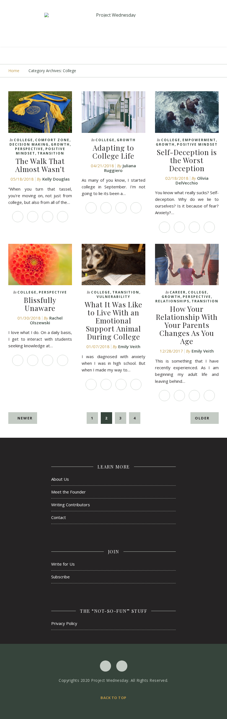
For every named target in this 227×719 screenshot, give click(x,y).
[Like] (17, 216)
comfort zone (52, 140)
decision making (29, 144)
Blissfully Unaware (40, 304)
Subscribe (60, 576)
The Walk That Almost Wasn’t (40, 165)
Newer (24, 418)
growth (60, 144)
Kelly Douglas (56, 179)
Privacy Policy (64, 623)
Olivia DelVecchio (192, 180)
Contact (58, 517)
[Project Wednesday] (113, 15)
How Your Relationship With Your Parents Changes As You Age (187, 325)
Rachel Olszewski (46, 320)
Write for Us (63, 564)
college (23, 140)
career (178, 292)
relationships (172, 301)
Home (13, 70)
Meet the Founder (68, 492)
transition (50, 153)
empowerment (199, 140)
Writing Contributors (70, 504)
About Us (60, 479)
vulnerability (113, 296)
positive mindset (197, 144)
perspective (29, 148)
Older (203, 418)
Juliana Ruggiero (120, 168)
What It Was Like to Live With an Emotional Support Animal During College (113, 320)
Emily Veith (129, 346)
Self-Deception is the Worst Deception (187, 160)
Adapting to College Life (113, 152)
